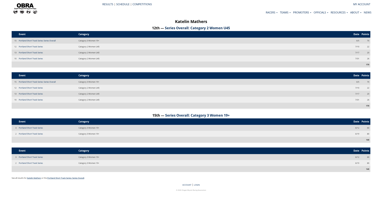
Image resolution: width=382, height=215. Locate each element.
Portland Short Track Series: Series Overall (37, 40)
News (367, 12)
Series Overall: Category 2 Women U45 (197, 28)
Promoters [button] (301, 12)
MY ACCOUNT (361, 4)
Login (197, 185)
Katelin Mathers (191, 21)
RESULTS (107, 4)
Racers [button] (271, 12)
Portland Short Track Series (31, 46)
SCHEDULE (123, 4)
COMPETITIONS (142, 4)
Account (186, 185)
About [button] (355, 12)
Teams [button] (284, 12)
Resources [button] (338, 12)
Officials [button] (320, 12)
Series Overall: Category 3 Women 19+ (197, 115)
